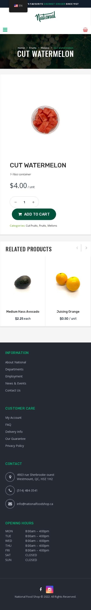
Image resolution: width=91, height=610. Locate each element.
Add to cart (37, 214)
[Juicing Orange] (68, 282)
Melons (45, 47)
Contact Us (13, 390)
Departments (14, 369)
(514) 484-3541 (27, 490)
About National (15, 362)
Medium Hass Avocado (22, 312)
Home (21, 47)
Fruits (32, 47)
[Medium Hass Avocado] (22, 282)
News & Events (15, 383)
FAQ (8, 425)
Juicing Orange (68, 312)
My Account (13, 418)
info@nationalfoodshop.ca (35, 504)
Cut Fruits (32, 225)
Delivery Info (14, 432)
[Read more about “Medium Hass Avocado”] (23, 301)
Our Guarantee (15, 439)
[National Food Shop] (45, 16)
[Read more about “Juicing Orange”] (68, 301)
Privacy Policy (14, 446)
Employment (14, 376)
